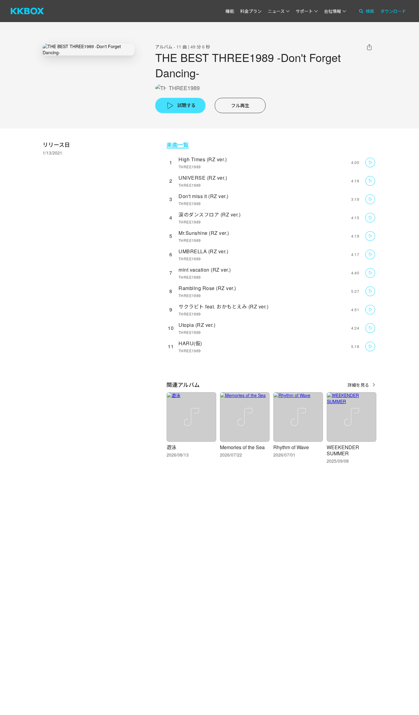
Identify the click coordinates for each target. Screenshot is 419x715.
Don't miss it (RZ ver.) (204, 196)
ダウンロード (393, 11)
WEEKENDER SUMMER (343, 450)
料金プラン (251, 11)
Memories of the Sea (242, 447)
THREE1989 (184, 88)
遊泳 (171, 447)
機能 (229, 11)
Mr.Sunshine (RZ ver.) (204, 232)
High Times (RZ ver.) (203, 159)
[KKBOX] (27, 11)
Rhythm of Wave (291, 447)
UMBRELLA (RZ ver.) (203, 251)
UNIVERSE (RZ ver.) (203, 177)
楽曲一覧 (178, 144)
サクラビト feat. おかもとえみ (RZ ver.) (223, 306)
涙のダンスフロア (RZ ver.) (209, 214)
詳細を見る (358, 385)
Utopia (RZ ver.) (197, 324)
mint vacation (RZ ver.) (205, 269)
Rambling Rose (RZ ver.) (207, 288)
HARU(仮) (190, 343)
